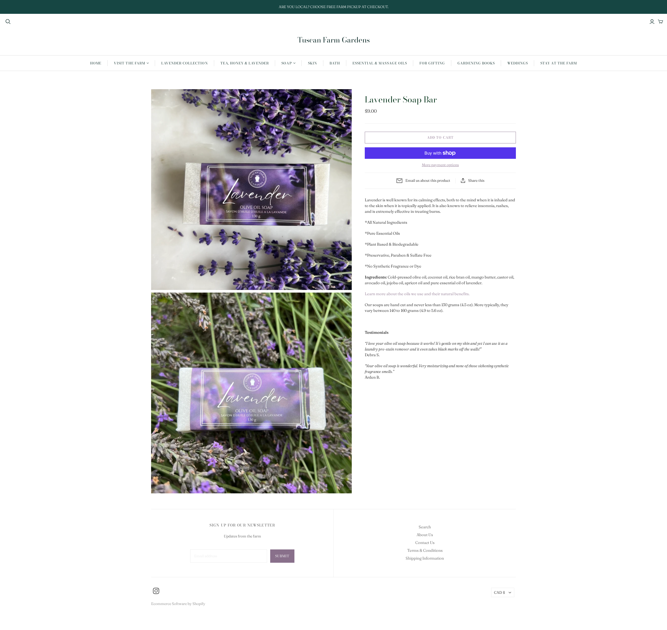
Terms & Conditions (425, 550)
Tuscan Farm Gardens (334, 40)
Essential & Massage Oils (380, 63)
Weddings (517, 63)
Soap (286, 63)
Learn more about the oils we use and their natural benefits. (417, 293)
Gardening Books (476, 63)
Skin (312, 63)
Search (425, 526)
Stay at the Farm (558, 63)
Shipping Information (425, 558)
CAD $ (499, 592)
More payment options (440, 164)
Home (95, 63)
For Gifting (432, 63)
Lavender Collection (184, 63)
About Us (425, 534)
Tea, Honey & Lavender (244, 63)
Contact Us (425, 542)
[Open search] (8, 21)
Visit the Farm (129, 63)
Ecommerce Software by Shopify (178, 603)
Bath (335, 63)
